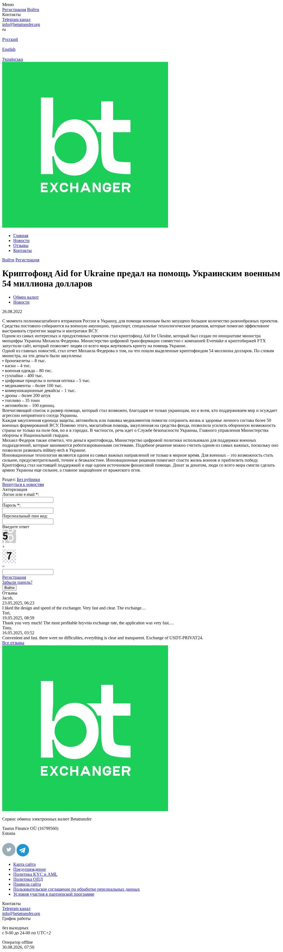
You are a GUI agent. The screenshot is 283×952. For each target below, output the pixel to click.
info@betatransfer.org (21, 24)
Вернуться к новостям (23, 484)
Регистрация (14, 577)
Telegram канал (16, 19)
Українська (12, 59)
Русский (10, 39)
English (8, 49)
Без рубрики (28, 479)
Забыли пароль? (17, 582)
